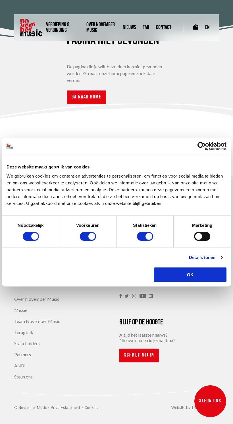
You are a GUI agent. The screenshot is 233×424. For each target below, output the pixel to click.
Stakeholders (27, 343)
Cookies (91, 407)
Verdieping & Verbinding (57, 27)
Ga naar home (86, 97)
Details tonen (202, 257)
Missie (20, 310)
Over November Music (100, 27)
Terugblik (23, 332)
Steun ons (23, 376)
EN (207, 27)
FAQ (146, 27)
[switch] (88, 236)
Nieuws (129, 27)
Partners (22, 354)
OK (190, 274)
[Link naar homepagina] (31, 27)
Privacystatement (65, 407)
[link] (122, 296)
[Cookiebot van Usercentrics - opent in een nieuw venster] (201, 146)
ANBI (20, 365)
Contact (163, 27)
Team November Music (37, 321)
